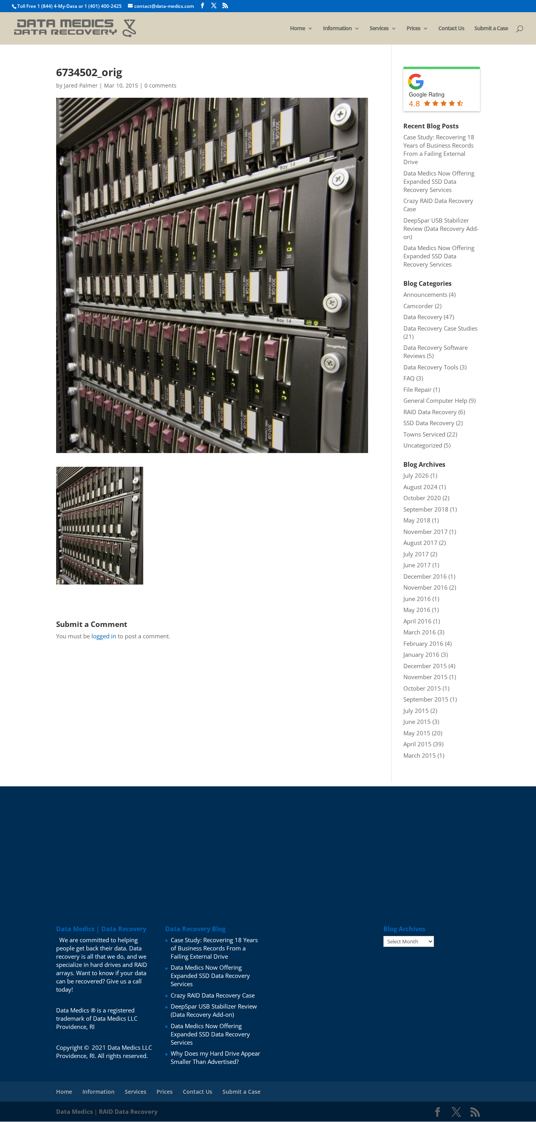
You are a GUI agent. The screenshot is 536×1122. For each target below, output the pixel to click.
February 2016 (423, 643)
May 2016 (416, 610)
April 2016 (417, 621)
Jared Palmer (81, 85)
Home (297, 29)
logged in (103, 636)
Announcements (425, 294)
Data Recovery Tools (430, 367)
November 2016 (425, 587)
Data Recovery (422, 317)
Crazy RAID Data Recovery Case (213, 995)
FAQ (409, 378)
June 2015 (417, 721)
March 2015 (419, 755)
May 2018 (416, 520)
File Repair (417, 389)
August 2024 (420, 487)
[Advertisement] (268, 841)
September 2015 (425, 699)
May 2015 (416, 733)
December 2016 (425, 576)
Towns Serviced (424, 434)
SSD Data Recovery (428, 423)
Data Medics (74, 1111)
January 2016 (421, 654)
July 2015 (416, 710)
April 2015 (417, 744)
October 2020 (422, 498)
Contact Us (451, 29)
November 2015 (425, 677)
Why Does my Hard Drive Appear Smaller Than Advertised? (215, 1057)
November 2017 (425, 531)
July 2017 (416, 554)
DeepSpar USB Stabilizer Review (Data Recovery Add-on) (441, 228)
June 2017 (417, 565)
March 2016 (419, 632)
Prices (413, 29)
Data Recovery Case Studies (440, 328)
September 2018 (425, 509)
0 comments (160, 85)
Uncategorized (422, 445)
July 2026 (416, 475)
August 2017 (420, 542)
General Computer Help (435, 400)
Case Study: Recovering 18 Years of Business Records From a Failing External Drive (438, 149)
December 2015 (425, 666)
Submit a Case (491, 29)
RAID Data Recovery (430, 412)
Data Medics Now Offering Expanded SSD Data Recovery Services (438, 181)
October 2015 (422, 688)
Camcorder (418, 306)
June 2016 (417, 599)
